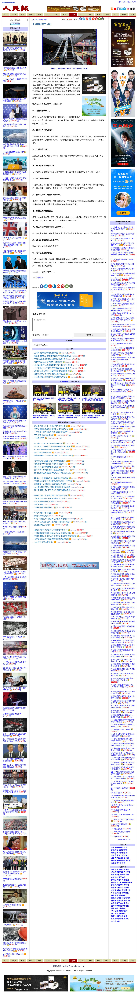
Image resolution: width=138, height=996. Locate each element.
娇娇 (118, 921)
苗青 (112, 900)
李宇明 (126, 885)
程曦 (112, 853)
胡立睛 (113, 882)
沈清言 (124, 850)
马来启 (121, 869)
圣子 (120, 877)
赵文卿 (113, 903)
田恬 (120, 908)
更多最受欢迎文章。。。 (126, 839)
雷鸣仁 (117, 875)
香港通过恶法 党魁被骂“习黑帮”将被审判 (59, 461)
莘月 (121, 887)
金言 (123, 890)
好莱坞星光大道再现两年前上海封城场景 (58, 374)
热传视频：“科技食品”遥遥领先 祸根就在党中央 (61, 446)
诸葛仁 (113, 916)
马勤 (120, 913)
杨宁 (116, 877)
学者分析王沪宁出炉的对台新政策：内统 (57, 498)
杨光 (112, 872)
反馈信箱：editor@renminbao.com (69, 966)
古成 (116, 869)
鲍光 (127, 903)
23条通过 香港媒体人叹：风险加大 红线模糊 (59, 478)
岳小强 (126, 858)
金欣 (112, 847)
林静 (112, 860)
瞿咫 (112, 908)
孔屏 (125, 847)
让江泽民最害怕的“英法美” (51, 501)
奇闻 (56, 14)
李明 (116, 853)
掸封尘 (113, 880)
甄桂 (127, 893)
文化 (90, 14)
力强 (120, 853)
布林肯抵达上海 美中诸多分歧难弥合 (56, 362)
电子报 (134, 2)
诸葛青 (117, 919)
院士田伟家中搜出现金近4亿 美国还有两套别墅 (59, 490)
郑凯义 (117, 858)
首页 (5, 14)
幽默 (39, 14)
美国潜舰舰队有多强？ (51, 525)
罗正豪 (117, 872)
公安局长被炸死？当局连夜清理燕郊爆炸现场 (60, 539)
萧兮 (116, 855)
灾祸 (65, 14)
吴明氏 (119, 880)
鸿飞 (128, 898)
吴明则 (119, 898)
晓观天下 (118, 893)
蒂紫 (123, 893)
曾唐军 (129, 882)
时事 (31, 14)
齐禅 (123, 913)
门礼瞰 (122, 906)
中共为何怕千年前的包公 (53, 513)
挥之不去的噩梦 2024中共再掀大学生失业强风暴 (59, 356)
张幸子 (122, 872)
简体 (119, 2)
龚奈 (121, 858)
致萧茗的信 (46, 504)
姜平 (118, 903)
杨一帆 (121, 855)
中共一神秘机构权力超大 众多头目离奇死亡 (58, 519)
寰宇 (107, 14)
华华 (112, 911)
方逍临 (113, 863)
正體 (124, 2)
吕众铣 (126, 887)
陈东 (120, 911)
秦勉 (112, 869)
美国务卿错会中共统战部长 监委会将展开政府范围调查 (63, 536)
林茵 (123, 880)
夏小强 (117, 900)
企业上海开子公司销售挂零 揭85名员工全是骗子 (59, 368)
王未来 (119, 882)
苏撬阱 (124, 911)
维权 (115, 14)
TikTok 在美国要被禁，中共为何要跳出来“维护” (60, 522)
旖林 (123, 908)
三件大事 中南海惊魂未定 (52, 435)
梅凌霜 (117, 847)
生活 (81, 14)
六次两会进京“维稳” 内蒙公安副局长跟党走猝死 (59, 487)
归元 (127, 875)
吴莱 (116, 913)
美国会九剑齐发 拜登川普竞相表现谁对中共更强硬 (62, 481)
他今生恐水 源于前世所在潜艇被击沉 (56, 443)
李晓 (118, 916)
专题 (98, 14)
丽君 (121, 847)
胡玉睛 (122, 860)
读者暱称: (36, 335)
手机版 (129, 2)
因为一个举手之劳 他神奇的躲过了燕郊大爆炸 (60, 449)
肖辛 (123, 863)
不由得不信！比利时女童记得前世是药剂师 (59, 495)
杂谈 (132, 14)
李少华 (113, 921)
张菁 (112, 875)
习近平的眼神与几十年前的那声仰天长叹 (59, 426)
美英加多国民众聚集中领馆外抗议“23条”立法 (61, 429)
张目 (112, 913)
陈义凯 (127, 890)
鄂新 (127, 906)
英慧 (112, 895)
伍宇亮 (124, 853)
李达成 (122, 903)
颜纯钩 (122, 875)
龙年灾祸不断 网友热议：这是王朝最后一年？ (60, 470)
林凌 (121, 919)
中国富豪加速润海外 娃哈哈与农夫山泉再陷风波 (61, 533)
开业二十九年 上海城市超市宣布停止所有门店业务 (60, 365)
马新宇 (126, 869)
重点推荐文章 (15, 28)
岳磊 (116, 908)
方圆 (127, 880)
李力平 (127, 900)
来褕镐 (124, 882)
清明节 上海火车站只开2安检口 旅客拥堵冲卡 (59, 371)
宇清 (120, 895)
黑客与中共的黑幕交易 (51, 452)
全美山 (127, 872)
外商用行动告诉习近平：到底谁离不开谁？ (59, 530)
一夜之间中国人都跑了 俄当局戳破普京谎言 (58, 432)
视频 (124, 14)
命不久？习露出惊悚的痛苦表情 (54, 467)
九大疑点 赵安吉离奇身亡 (52, 542)
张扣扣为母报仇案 (48, 516)
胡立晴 (127, 860)
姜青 (112, 906)
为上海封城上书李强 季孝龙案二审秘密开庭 (59, 377)
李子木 (119, 863)
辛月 (121, 885)
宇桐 (118, 887)
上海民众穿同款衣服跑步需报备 (54, 353)
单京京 (126, 919)
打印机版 (39, 278)
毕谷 (112, 893)
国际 (48, 14)
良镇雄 (119, 890)
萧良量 (117, 906)
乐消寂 (117, 885)
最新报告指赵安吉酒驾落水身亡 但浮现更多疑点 (61, 455)
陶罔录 (113, 898)
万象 (73, 14)
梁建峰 (117, 860)
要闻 (14, 14)
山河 (112, 877)
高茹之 (122, 900)
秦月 (123, 877)
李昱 (112, 855)
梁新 (125, 916)
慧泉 (123, 895)
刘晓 (112, 850)
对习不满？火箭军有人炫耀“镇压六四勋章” (57, 484)
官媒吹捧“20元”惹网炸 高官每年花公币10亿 (59, 464)
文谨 (120, 850)
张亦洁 (124, 898)
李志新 (113, 887)
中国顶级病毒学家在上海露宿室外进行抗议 (57, 359)
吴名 (112, 858)
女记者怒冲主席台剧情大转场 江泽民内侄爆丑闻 (61, 473)
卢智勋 (113, 890)
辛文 (116, 850)
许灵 (112, 919)
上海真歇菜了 (48, 438)
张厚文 (126, 855)
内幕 (22, 14)
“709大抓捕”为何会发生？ (53, 507)
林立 (121, 916)
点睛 (116, 895)
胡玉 (112, 885)
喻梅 (116, 911)
